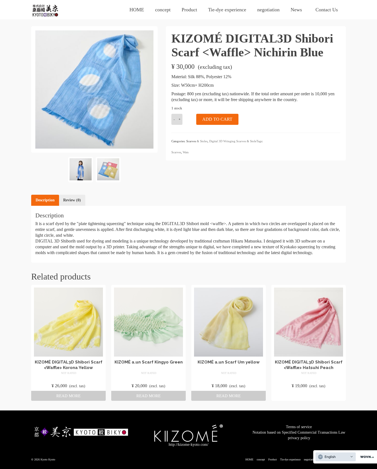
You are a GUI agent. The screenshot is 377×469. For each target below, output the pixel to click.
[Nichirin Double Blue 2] (80, 169)
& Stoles (202, 141)
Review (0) (72, 200)
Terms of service (299, 427)
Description (45, 200)
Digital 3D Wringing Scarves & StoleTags (235, 141)
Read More (68, 396)
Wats (186, 152)
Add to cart (217, 119)
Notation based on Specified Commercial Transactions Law (299, 432)
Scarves (176, 152)
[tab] (45, 200)
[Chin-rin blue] (94, 89)
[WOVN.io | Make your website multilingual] (366, 457)
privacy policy (299, 438)
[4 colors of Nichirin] (108, 169)
